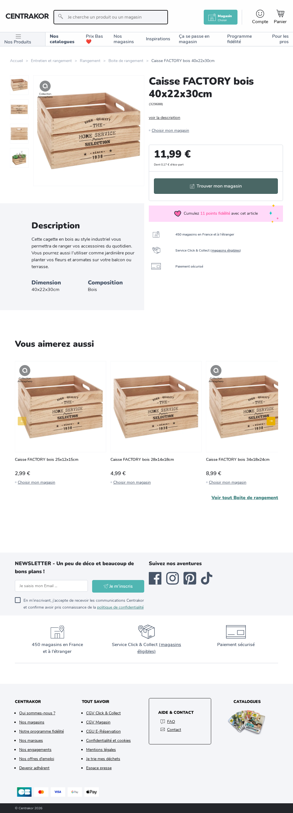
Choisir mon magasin (170, 130)
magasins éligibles (226, 250)
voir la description (164, 117)
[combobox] (111, 17)
